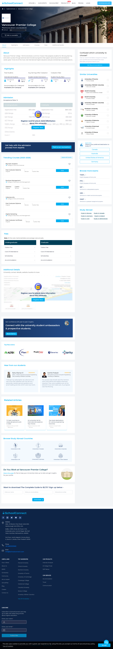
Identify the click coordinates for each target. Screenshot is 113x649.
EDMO (3, 569)
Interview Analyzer (48, 562)
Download (37, 499)
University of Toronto (23, 573)
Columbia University (23, 587)
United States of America (95, 157)
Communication (47, 585)
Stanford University (23, 570)
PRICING (80, 3)
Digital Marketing (11, 214)
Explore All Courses (66, 157)
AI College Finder (47, 566)
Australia (94, 153)
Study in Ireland (99, 216)
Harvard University (23, 562)
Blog (74, 3)
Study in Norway (86, 213)
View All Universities (23, 598)
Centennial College (23, 584)
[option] (49, 417)
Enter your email (7, 626)
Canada (95, 149)
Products (64, 2)
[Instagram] (7, 517)
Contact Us (5, 592)
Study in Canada (99, 213)
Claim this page (8, 473)
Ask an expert (6, 579)
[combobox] (18, 30)
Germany (94, 162)
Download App (104, 3)
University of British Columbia (26, 594)
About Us (4, 566)
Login (88, 3)
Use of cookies (8, 646)
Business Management (13, 180)
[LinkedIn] (20, 517)
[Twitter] (11, 517)
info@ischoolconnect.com (14, 552)
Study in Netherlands (101, 218)
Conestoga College (23, 580)
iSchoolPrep (53, 3)
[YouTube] (15, 517)
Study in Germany (87, 216)
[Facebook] (3, 517)
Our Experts (42, 3)
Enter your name (7, 618)
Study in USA (85, 218)
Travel (44, 582)
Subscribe (14, 635)
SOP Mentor (46, 569)
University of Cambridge (25, 577)
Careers (4, 589)
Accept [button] (104, 645)
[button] (106, 642)
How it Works (5, 562)
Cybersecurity (10, 197)
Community (5, 576)
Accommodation (47, 579)
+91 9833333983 (10, 546)
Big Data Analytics (12, 164)
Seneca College (22, 591)
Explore (31, 3)
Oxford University (22, 566)
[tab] (4, 45)
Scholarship (5, 572)
